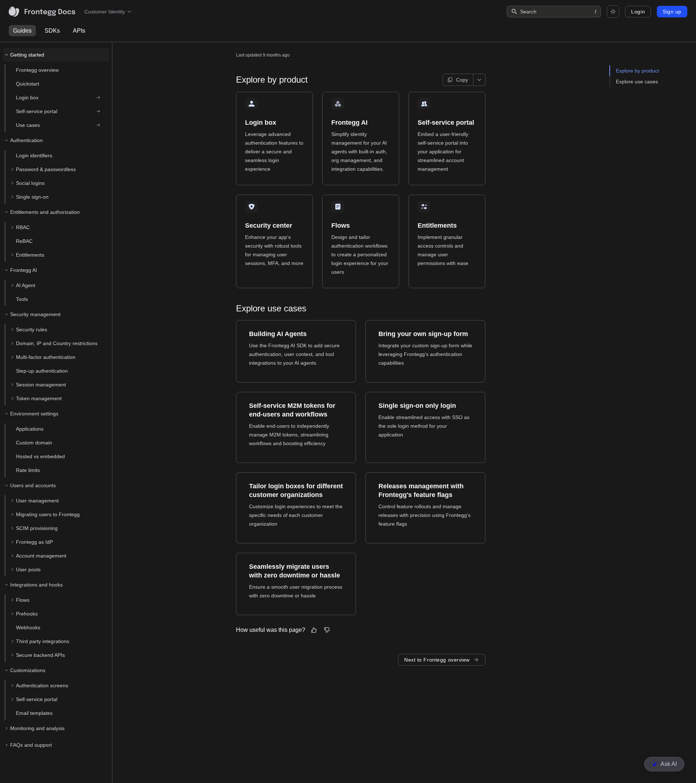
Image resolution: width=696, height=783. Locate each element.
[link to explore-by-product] (232, 80)
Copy (462, 80)
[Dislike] (327, 630)
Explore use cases (637, 81)
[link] (59, 97)
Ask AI (668, 764)
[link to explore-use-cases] (232, 308)
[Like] (314, 630)
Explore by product (637, 71)
